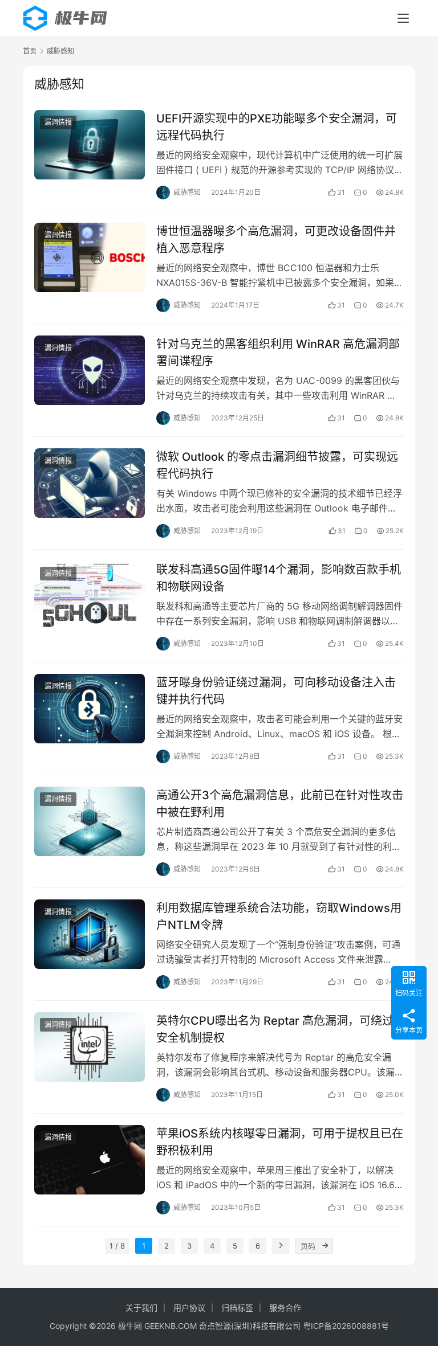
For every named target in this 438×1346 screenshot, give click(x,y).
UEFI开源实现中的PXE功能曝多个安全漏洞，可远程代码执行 (276, 127)
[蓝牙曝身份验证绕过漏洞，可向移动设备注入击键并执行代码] (89, 708)
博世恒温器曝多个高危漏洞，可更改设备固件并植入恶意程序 (276, 239)
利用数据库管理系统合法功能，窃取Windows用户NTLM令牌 (279, 916)
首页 (29, 51)
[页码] (325, 1246)
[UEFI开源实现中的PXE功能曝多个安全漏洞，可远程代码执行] (89, 144)
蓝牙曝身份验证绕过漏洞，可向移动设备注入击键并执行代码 (276, 691)
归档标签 (237, 1307)
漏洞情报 (58, 122)
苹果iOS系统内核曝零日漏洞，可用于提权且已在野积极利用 (279, 1142)
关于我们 (141, 1307)
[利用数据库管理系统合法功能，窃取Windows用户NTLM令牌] (89, 933)
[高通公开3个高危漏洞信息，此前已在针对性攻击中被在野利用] (89, 821)
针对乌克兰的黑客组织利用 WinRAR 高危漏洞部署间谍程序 (278, 352)
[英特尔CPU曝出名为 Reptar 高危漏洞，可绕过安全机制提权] (89, 1046)
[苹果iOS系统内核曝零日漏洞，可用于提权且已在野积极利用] (89, 1159)
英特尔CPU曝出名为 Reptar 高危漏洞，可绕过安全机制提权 (275, 1029)
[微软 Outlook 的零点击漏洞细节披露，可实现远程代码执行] (89, 482)
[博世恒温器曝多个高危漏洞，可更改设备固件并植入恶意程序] (89, 257)
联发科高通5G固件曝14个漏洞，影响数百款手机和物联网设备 (278, 578)
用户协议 (189, 1307)
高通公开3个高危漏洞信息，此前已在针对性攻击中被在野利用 (279, 803)
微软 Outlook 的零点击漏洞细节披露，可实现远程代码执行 (277, 465)
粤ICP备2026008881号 (346, 1326)
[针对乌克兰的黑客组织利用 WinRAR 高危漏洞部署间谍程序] (89, 370)
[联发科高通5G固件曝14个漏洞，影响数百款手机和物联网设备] (89, 595)
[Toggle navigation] (403, 18)
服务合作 (285, 1307)
